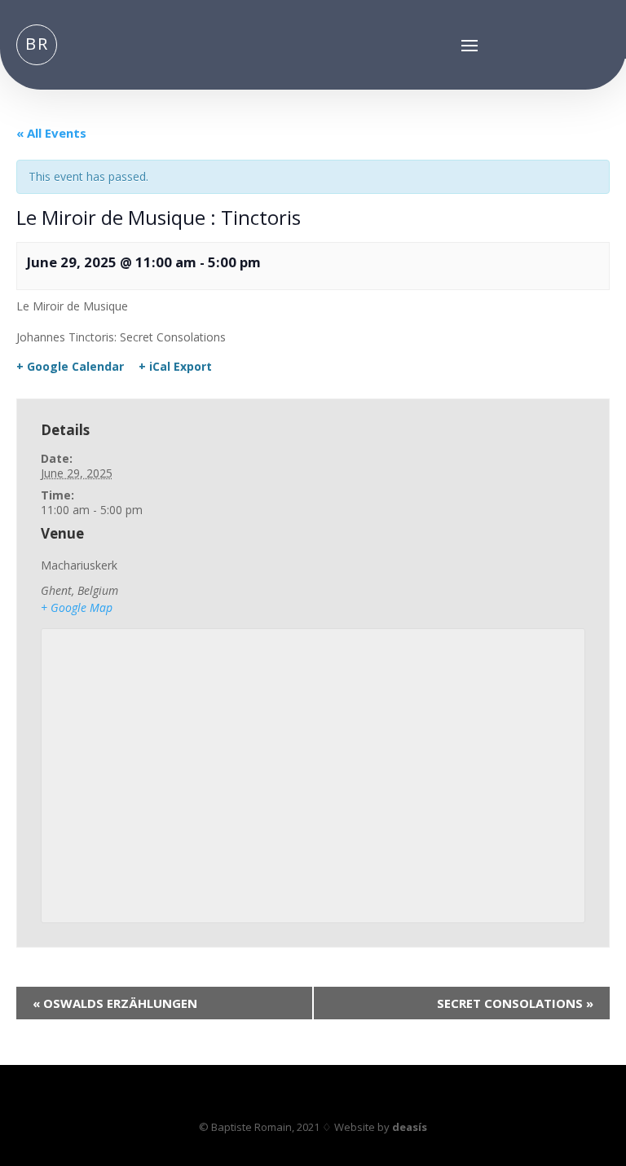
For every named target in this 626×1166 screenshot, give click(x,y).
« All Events (51, 133)
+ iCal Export (175, 366)
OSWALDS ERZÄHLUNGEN (115, 1003)
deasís (409, 1127)
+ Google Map (76, 607)
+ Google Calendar (70, 366)
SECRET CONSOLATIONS (515, 1003)
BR (37, 44)
